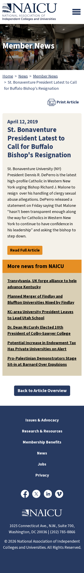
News (23, 76)
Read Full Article (25, 250)
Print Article (67, 102)
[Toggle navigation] (76, 12)
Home (7, 76)
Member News (45, 76)
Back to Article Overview (42, 390)
